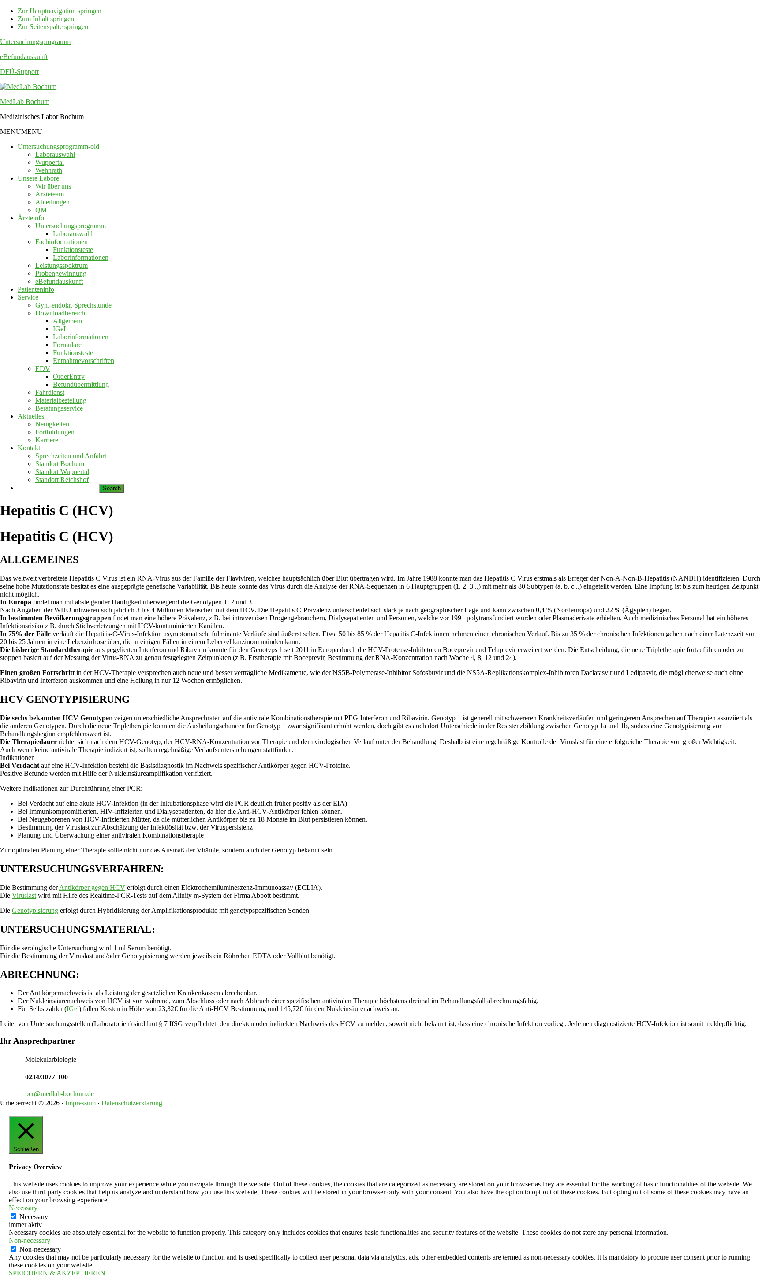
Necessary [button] (23, 1208)
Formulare (67, 344)
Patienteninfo (36, 289)
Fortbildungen (55, 432)
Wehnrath (48, 170)
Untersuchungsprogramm (35, 41)
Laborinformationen (80, 257)
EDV (42, 368)
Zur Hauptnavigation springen (59, 11)
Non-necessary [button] (29, 1240)
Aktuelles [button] (31, 416)
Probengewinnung (60, 273)
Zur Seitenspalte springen (53, 26)
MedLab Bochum (24, 101)
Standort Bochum (59, 463)
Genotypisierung (35, 910)
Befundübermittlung (81, 384)
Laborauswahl (55, 154)
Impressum (80, 1103)
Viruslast (24, 895)
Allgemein (67, 321)
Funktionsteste (73, 249)
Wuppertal (49, 162)
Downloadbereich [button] (60, 313)
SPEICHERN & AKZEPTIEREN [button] (57, 1273)
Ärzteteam (49, 194)
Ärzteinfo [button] (31, 218)
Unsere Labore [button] (38, 178)
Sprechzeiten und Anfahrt (70, 456)
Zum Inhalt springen (46, 18)
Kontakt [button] (29, 448)
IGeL (60, 329)
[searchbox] (58, 488)
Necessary (33, 1216)
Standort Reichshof (62, 479)
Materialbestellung (60, 400)
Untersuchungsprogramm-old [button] (58, 146)
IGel (73, 1008)
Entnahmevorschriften (83, 360)
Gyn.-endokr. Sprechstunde (73, 305)
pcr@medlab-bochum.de (59, 1093)
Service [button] (28, 297)
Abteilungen (52, 202)
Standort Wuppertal (62, 471)
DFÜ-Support (19, 71)
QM (41, 210)
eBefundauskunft (24, 56)
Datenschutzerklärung (131, 1103)
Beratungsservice (59, 408)
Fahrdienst (49, 392)
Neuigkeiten (52, 424)
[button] (21, 131)
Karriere (46, 440)
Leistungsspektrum (61, 265)
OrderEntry (69, 376)
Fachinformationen (61, 241)
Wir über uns (53, 186)
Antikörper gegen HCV (92, 887)
